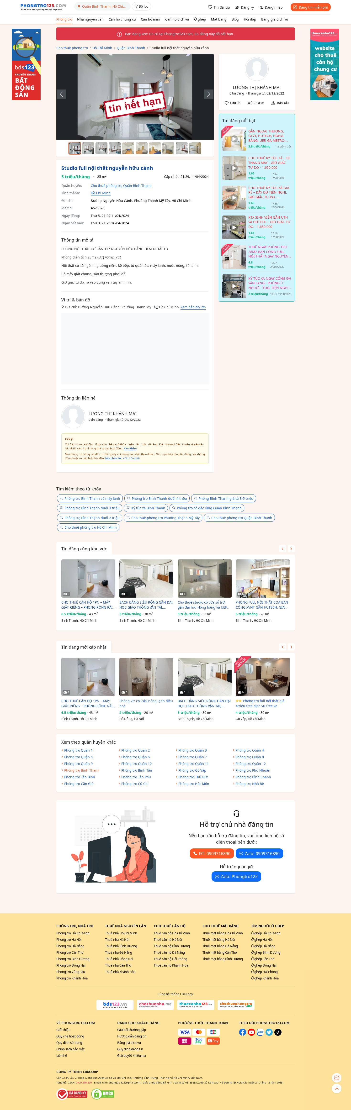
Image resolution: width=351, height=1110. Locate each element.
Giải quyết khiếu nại (131, 1055)
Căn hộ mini (150, 19)
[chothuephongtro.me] (236, 1005)
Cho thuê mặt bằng (220, 926)
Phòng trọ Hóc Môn (193, 783)
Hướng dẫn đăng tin (131, 1036)
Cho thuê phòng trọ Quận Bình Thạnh (121, 185)
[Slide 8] (168, 148)
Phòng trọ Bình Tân (136, 770)
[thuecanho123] (195, 1005)
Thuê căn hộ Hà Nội (168, 939)
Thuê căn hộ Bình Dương (172, 946)
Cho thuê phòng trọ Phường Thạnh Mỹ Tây (165, 518)
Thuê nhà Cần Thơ (118, 965)
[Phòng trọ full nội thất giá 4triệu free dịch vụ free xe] (263, 677)
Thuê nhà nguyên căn (125, 926)
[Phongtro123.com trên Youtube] (251, 1034)
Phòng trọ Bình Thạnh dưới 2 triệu (92, 518)
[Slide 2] (88, 148)
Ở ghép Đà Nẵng (263, 946)
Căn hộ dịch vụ (177, 19)
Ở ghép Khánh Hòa (265, 978)
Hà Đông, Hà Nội (131, 719)
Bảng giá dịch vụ (274, 19)
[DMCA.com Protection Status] (103, 1094)
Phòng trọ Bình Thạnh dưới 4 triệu (159, 498)
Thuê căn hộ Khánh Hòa (171, 965)
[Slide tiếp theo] (206, 94)
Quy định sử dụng (69, 1043)
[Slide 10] (195, 148)
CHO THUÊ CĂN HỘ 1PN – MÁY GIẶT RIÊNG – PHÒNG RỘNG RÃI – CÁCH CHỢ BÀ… (88, 605)
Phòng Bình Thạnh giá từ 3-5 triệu (226, 498)
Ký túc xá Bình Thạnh (148, 508)
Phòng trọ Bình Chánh (253, 777)
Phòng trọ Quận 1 (78, 750)
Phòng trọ (64, 19)
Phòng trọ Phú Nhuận (252, 770)
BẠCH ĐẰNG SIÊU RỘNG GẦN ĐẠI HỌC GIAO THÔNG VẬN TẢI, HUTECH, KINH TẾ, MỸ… (146, 605)
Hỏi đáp (250, 19)
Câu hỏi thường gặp (131, 1030)
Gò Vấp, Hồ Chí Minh (251, 719)
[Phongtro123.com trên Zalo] (260, 1034)
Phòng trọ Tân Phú (136, 777)
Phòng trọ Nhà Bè (249, 783)
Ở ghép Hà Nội (261, 939)
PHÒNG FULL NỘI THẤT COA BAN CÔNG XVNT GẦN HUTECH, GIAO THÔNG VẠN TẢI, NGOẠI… (262, 605)
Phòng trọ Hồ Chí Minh (72, 933)
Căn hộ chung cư (122, 19)
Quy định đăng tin (130, 1049)
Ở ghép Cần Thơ (262, 959)
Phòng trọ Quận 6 (135, 757)
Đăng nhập (274, 7)
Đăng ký (247, 7)
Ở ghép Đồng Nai (263, 965)
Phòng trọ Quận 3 (192, 750)
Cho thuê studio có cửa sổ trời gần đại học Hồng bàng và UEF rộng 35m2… (202, 605)
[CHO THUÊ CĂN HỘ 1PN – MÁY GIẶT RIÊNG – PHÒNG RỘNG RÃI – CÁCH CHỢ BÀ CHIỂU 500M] (88, 578)
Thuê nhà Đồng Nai (119, 959)
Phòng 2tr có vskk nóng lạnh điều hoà (146, 703)
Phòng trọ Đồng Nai (70, 965)
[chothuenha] (155, 1005)
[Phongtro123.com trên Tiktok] (278, 1034)
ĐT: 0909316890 (214, 853)
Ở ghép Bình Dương (265, 952)
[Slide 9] (181, 148)
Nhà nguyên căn (90, 19)
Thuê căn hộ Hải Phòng (170, 959)
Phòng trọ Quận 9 (78, 763)
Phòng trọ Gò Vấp (192, 770)
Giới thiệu (63, 1030)
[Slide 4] (114, 148)
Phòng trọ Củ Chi (135, 783)
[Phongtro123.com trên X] (269, 1034)
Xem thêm (130, 448)
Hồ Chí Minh (101, 193)
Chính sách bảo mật (70, 1049)
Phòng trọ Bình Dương (72, 959)
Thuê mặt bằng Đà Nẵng (220, 946)
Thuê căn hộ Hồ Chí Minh (172, 933)
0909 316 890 (84, 1082)
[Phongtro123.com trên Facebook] (242, 1034)
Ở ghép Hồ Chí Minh (265, 933)
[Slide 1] (74, 148)
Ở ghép (200, 19)
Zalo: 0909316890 (262, 853)
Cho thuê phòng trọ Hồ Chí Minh (90, 527)
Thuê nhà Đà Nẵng (118, 952)
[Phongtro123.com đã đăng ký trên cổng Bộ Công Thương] (71, 1094)
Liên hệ (61, 1055)
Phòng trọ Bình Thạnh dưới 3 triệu (92, 508)
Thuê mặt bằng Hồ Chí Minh (222, 933)
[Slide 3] (101, 148)
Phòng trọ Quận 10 (136, 763)
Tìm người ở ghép (267, 926)
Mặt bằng (219, 19)
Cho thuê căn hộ (170, 926)
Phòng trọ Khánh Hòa (72, 978)
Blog (235, 19)
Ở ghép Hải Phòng (264, 972)
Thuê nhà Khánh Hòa (120, 972)
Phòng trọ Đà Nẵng (70, 946)
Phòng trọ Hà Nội (68, 939)
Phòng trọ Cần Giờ (79, 783)
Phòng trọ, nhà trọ (74, 926)
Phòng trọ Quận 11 (193, 763)
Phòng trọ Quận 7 (192, 757)
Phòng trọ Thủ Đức (193, 777)
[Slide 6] (141, 148)
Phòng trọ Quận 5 (78, 757)
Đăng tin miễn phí (313, 7)
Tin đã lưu (222, 7)
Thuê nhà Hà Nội (117, 939)
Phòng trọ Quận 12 (250, 763)
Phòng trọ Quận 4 (249, 750)
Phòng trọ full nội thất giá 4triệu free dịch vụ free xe (260, 703)
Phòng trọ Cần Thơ (69, 952)
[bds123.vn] (114, 1005)
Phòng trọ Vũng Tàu (70, 972)
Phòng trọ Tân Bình (79, 777)
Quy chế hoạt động (70, 1036)
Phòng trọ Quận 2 (135, 750)
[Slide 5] (128, 148)
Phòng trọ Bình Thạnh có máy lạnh (92, 498)
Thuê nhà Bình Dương (121, 946)
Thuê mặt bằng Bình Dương (222, 959)
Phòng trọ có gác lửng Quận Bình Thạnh (209, 508)
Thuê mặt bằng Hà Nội (218, 939)
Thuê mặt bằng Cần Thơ (219, 952)
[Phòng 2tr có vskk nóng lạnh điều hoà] (146, 677)
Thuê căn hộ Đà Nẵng (169, 952)
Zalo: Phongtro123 (239, 876)
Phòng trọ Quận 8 (249, 757)
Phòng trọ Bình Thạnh (82, 770)
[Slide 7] (155, 148)
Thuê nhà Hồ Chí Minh (121, 933)
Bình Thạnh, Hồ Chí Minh (79, 620)
